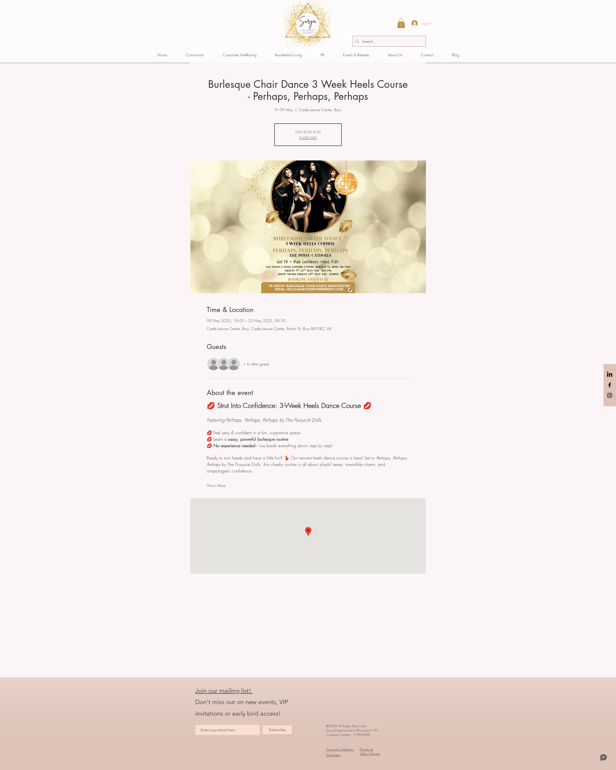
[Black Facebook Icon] (609, 385)
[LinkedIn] (609, 374)
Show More (216, 485)
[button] (401, 23)
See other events (308, 137)
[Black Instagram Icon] (609, 395)
